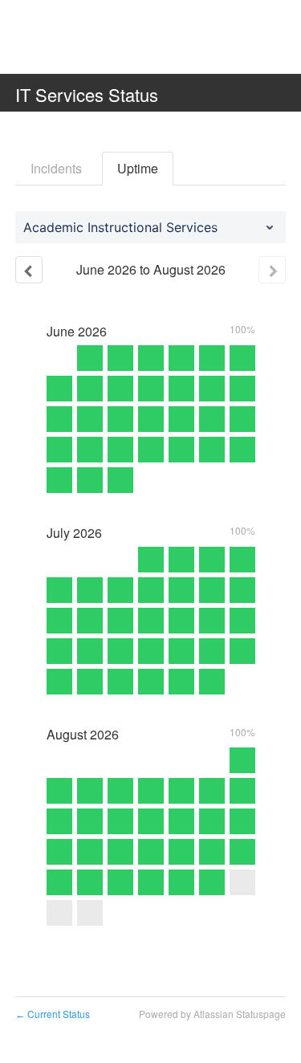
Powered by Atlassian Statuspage (212, 1013)
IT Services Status (86, 94)
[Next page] (272, 269)
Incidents (56, 168)
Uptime (137, 168)
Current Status (52, 1013)
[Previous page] (29, 269)
